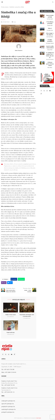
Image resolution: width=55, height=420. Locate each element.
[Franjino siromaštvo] (42, 40)
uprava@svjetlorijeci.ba (8, 403)
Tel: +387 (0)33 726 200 (8, 369)
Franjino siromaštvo (49, 40)
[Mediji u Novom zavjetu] (10, 307)
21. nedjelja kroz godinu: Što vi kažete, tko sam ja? (50, 55)
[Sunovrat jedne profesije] (42, 16)
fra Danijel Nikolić (50, 43)
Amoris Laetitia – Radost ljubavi (50, 46)
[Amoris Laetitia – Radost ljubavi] (42, 46)
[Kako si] (42, 28)
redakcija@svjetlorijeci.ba (8, 401)
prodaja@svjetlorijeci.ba (8, 412)
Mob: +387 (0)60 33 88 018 (9, 372)
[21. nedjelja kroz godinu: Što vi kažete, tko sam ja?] (42, 53)
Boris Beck (50, 67)
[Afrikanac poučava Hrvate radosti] (42, 62)
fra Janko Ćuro (50, 30)
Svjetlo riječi (49, 25)
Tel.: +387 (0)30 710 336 (8, 385)
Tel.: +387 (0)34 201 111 (8, 392)
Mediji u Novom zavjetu (10, 314)
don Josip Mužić (50, 36)
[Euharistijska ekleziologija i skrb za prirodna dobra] (26, 307)
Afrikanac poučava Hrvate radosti (50, 63)
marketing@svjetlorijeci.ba (9, 409)
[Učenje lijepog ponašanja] (42, 22)
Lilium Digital (38, 418)
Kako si (50, 28)
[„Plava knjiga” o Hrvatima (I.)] (42, 33)
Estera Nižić (49, 49)
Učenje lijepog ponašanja (49, 22)
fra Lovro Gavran (49, 59)
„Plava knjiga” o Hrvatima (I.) (50, 34)
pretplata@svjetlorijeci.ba (8, 406)
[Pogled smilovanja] (10, 325)
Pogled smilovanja (11, 332)
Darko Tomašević (18, 50)
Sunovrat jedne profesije (50, 16)
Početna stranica (4, 7)
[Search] (52, 2)
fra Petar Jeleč (50, 19)
